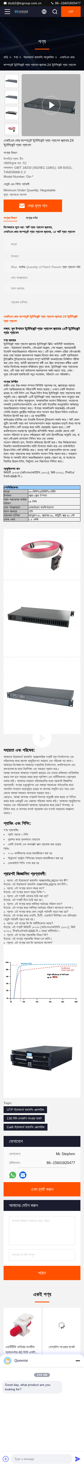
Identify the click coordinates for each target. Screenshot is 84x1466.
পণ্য (16, 57)
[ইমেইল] (23, 1175)
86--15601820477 (67, 3)
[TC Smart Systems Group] (22, 11)
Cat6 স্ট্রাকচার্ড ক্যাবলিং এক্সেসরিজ (25, 1127)
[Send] (77, 1459)
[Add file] (6, 1459)
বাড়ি (6, 57)
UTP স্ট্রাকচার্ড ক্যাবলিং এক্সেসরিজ (25, 1109)
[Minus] (77, 1360)
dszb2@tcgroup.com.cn (24, 3)
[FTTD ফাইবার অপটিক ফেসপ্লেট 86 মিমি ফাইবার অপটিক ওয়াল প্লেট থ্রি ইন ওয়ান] (62, 1325)
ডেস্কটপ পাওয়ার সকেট (22, 1347)
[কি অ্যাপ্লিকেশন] (12, 1175)
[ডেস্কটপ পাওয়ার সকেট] (22, 1325)
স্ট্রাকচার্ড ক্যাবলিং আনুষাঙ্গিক (39, 57)
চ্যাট (71, 11)
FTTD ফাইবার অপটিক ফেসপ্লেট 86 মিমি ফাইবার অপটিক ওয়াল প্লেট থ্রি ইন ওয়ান (60, 1350)
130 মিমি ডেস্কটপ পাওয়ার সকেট (24, 1118)
